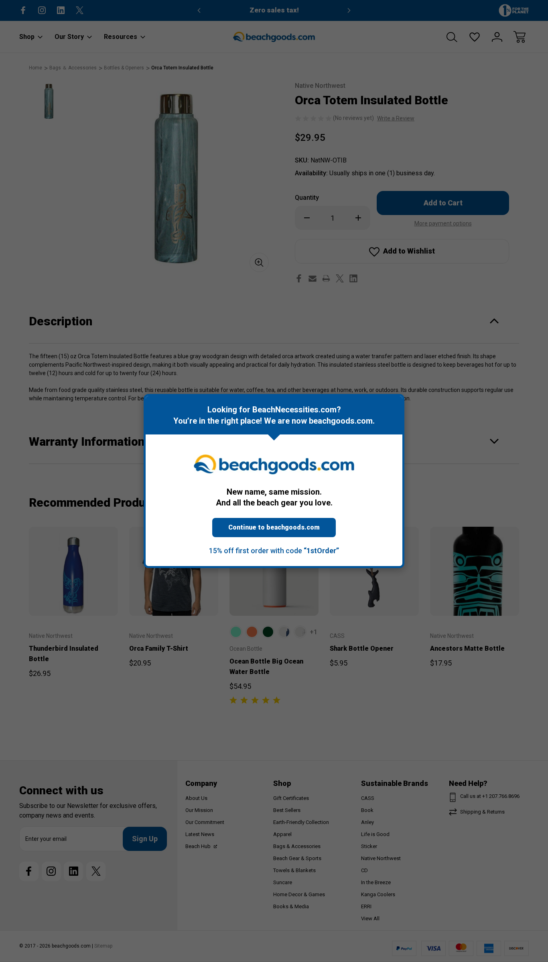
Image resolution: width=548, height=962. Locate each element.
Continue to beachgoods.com (274, 527)
